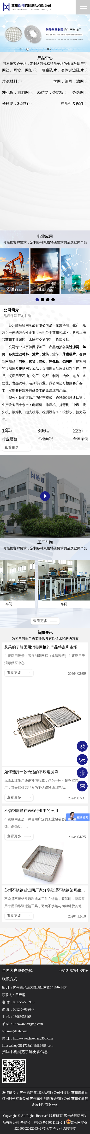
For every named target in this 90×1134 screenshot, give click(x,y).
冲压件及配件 (72, 103)
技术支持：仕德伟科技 (59, 1128)
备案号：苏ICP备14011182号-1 (42, 1122)
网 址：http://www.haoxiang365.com (27, 1038)
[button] (37, 299)
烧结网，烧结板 (50, 92)
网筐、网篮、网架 (17, 70)
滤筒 (45, 354)
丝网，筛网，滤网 (68, 81)
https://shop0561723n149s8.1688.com (27, 1045)
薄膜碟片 (69, 354)
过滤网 (74, 347)
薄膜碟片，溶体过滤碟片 (63, 70)
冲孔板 (54, 361)
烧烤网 (78, 92)
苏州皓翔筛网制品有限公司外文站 (45, 1092)
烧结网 (24, 369)
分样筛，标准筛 (15, 103)
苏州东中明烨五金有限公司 (50, 1098)
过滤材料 (9, 81)
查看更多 (12, 447)
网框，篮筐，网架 (32, 361)
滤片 (35, 354)
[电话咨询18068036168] (82, 746)
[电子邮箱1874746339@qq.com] (82, 786)
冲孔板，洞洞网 (15, 92)
